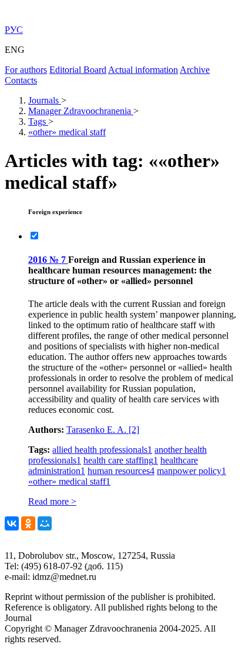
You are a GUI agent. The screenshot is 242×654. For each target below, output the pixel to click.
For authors (26, 70)
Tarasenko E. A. (102, 430)
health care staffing (120, 460)
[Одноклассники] (28, 523)
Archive (195, 70)
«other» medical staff (69, 481)
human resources (121, 471)
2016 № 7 (48, 260)
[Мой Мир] (45, 523)
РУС (14, 30)
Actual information (143, 70)
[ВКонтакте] (12, 523)
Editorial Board (77, 70)
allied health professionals (102, 450)
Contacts (21, 80)
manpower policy (191, 471)
